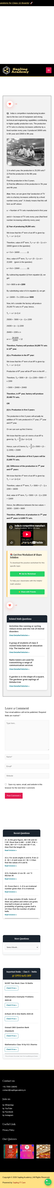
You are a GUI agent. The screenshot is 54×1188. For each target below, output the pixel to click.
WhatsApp (9, 1105)
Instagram (9, 1115)
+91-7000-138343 (10, 1087)
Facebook (9, 1112)
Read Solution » (11, 850)
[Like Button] (10, 104)
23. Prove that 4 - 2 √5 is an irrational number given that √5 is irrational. (21, 887)
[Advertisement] (27, 33)
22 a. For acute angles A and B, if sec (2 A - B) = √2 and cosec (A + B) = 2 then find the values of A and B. (21, 860)
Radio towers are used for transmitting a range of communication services (21, 662)
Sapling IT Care (19, 1183)
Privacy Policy (8, 1130)
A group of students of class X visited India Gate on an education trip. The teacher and (25, 646)
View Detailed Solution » (19, 635)
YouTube (8, 1108)
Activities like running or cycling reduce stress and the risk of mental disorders (26, 629)
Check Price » (11, 988)
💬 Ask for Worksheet (27, 574)
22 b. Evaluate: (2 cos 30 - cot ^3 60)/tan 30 (18, 874)
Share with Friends (28, 592)
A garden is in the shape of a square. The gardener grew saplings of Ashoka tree (26, 679)
